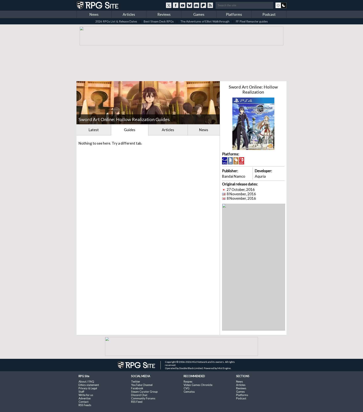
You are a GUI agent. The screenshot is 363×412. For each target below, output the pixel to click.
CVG (186, 388)
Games (198, 14)
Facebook (137, 388)
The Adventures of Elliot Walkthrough (204, 21)
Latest (94, 130)
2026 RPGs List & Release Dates (116, 21)
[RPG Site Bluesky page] (189, 5)
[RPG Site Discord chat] (196, 5)
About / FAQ (86, 381)
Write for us (86, 395)
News (94, 14)
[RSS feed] (210, 5)
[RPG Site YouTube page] (182, 5)
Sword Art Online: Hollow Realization (253, 89)
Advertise (85, 398)
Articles (129, 14)
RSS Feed (136, 401)
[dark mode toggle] (281, 5)
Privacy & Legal (88, 388)
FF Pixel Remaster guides (252, 21)
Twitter (135, 381)
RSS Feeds (85, 405)
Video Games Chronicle (198, 385)
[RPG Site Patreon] (203, 5)
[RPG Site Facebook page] (175, 5)
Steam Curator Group (144, 391)
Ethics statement (89, 385)
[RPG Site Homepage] (98, 5)
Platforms (234, 14)
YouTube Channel (142, 385)
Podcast (269, 14)
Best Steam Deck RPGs (159, 21)
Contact (83, 401)
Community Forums (143, 398)
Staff (81, 391)
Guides (129, 130)
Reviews (164, 14)
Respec (188, 381)
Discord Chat (139, 395)
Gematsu (189, 391)
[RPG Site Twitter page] (168, 5)
